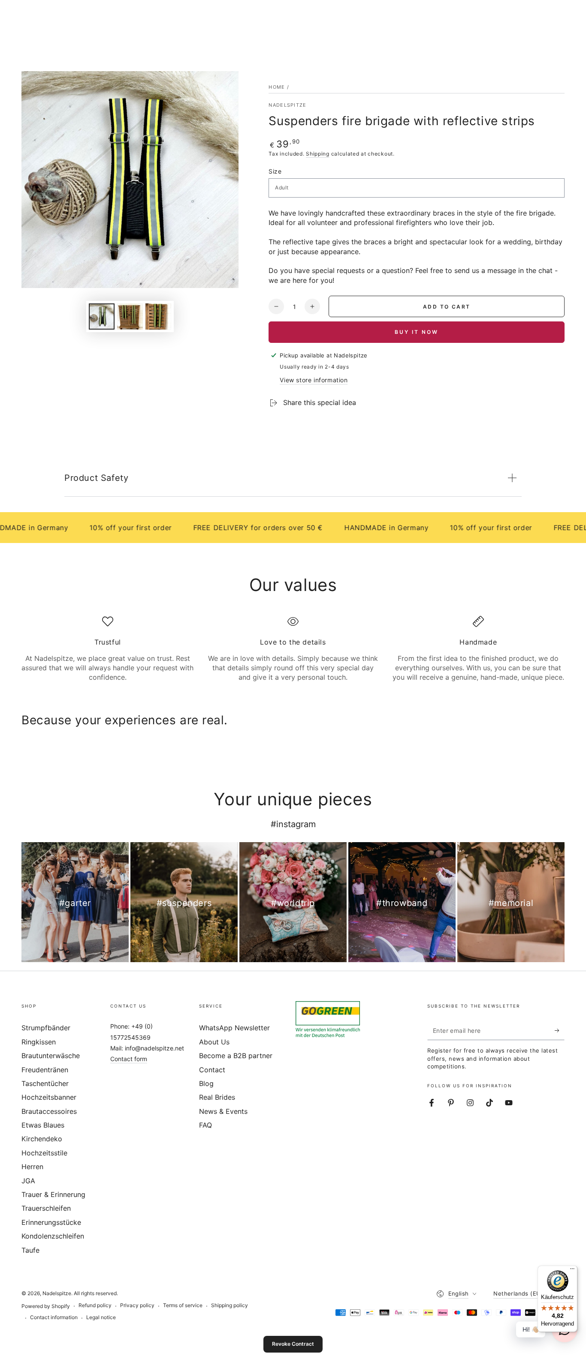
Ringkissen (38, 1042)
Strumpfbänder (45, 1027)
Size (275, 171)
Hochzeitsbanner (48, 1097)
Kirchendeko (41, 1138)
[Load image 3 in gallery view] (158, 316)
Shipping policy (229, 1305)
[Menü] (572, 1271)
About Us (214, 1042)
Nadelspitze (287, 105)
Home (277, 87)
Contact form (128, 1058)
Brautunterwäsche (50, 1055)
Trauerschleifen (46, 1208)
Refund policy (95, 1305)
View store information (313, 380)
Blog (206, 1083)
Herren (32, 1166)
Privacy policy (137, 1305)
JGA (28, 1180)
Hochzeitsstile (44, 1153)
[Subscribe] (560, 1030)
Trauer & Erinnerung (53, 1194)
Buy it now (416, 332)
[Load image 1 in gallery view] (102, 316)
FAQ (205, 1125)
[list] (293, 649)
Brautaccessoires (49, 1111)
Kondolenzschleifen (52, 1236)
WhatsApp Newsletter (234, 1027)
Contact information (54, 1317)
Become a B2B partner (235, 1055)
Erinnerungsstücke (51, 1222)
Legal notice (101, 1317)
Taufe (30, 1250)
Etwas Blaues (42, 1125)
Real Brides (217, 1097)
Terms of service (182, 1305)
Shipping (317, 153)
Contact (212, 1069)
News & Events (223, 1111)
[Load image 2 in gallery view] (130, 316)
